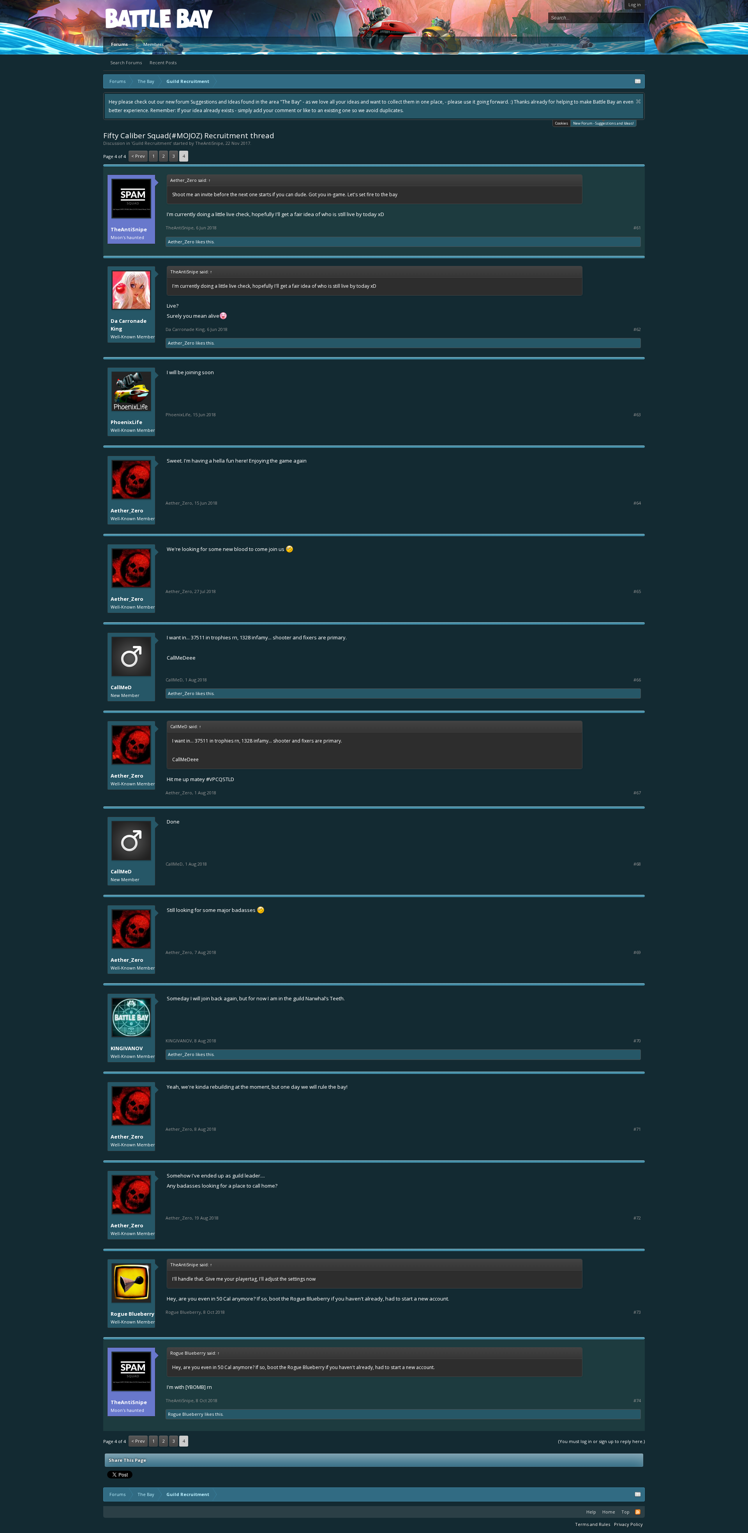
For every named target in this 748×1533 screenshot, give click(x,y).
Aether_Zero (181, 242)
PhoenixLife (126, 422)
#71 (637, 1129)
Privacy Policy (628, 1524)
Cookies (561, 123)
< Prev (138, 156)
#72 (637, 1218)
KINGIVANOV (127, 1048)
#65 (637, 591)
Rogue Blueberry (132, 1313)
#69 (637, 952)
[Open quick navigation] (638, 81)
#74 (637, 1400)
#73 (637, 1312)
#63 (637, 414)
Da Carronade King (128, 324)
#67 (637, 793)
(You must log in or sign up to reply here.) (601, 1441)
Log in (634, 4)
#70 (637, 1041)
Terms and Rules (592, 1524)
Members (153, 44)
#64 (637, 503)
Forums (119, 44)
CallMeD (121, 687)
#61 (637, 228)
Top (625, 1512)
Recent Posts (163, 62)
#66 (637, 680)
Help (591, 1512)
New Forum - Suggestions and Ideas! (603, 123)
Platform (134, 18)
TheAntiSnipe (209, 143)
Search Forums (126, 62)
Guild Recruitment (151, 143)
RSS (638, 1512)
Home (608, 1512)
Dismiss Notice (638, 101)
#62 (637, 329)
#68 (637, 864)
